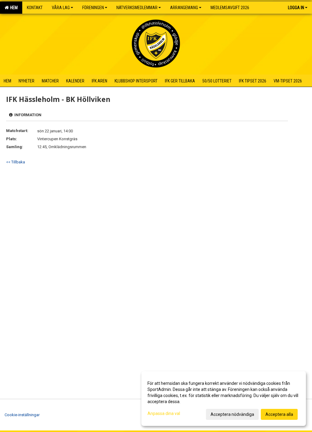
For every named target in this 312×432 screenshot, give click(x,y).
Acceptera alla (279, 414)
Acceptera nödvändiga (232, 414)
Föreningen (93, 7)
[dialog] (223, 398)
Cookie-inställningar (22, 415)
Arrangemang (184, 7)
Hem (13, 7)
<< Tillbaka (15, 162)
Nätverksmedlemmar (137, 7)
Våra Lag (61, 7)
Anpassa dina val (163, 413)
